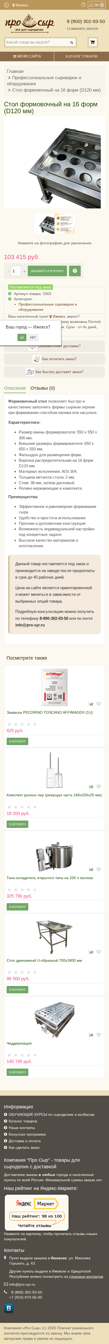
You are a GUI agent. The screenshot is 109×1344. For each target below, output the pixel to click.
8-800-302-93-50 (54, 618)
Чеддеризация (19, 1043)
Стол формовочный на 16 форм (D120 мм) (56, 90)
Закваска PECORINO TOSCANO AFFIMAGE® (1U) (50, 712)
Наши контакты (22, 1128)
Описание (15, 388)
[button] (11, 162)
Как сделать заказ (24, 1147)
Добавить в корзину (47, 271)
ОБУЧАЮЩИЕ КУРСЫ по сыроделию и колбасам (51, 1114)
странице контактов (86, 1276)
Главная (15, 71)
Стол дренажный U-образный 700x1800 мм (44, 960)
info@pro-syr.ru (30, 625)
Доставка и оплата (25, 1141)
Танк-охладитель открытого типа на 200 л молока (50, 878)
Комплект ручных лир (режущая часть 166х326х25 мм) (54, 795)
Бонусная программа (27, 1134)
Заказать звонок (84, 29)
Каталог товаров (23, 1121)
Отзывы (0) (42, 388)
